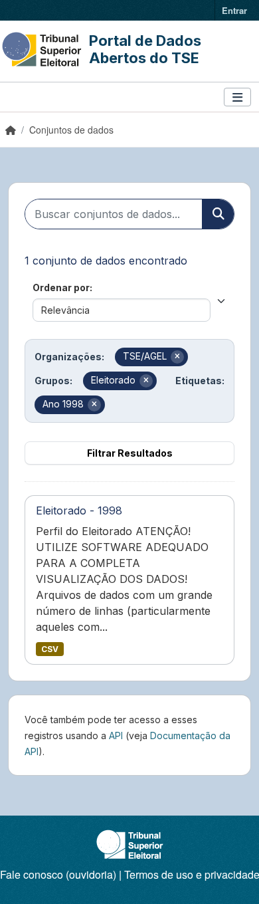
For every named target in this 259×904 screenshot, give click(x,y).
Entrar (234, 10)
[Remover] (177, 357)
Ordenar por (61, 287)
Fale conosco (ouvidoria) (58, 874)
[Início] (10, 129)
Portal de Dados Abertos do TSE (145, 49)
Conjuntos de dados (71, 129)
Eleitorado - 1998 (79, 510)
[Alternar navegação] (237, 97)
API (116, 735)
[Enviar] (218, 214)
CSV (49, 649)
